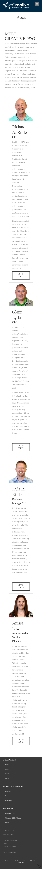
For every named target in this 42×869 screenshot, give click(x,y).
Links (7, 822)
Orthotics (8, 796)
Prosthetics (8, 791)
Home (7, 765)
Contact (7, 778)
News (7, 774)
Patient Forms (9, 813)
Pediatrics (8, 800)
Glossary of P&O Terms (13, 818)
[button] (37, 4)
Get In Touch (21, 275)
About (7, 769)
